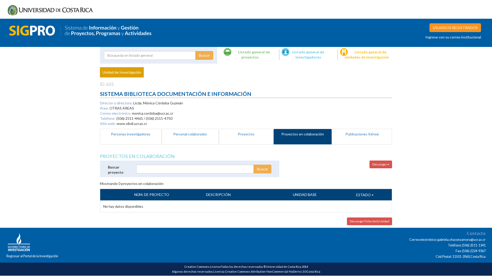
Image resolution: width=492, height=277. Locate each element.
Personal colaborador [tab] (190, 134)
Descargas (379, 164)
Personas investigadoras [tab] (130, 134)
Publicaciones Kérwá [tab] (362, 134)
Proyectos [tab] (246, 134)
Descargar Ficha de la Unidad (369, 221)
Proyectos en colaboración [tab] (302, 134)
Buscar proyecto (116, 169)
